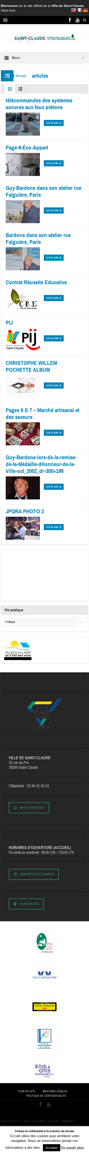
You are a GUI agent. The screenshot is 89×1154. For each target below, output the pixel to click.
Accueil (21, 75)
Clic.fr (68, 1121)
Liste (20, 90)
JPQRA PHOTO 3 (25, 511)
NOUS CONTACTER (32, 808)
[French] (79, 10)
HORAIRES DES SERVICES (37, 874)
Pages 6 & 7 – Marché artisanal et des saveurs (42, 414)
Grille (9, 90)
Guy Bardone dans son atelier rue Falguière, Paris (43, 191)
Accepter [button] (52, 1147)
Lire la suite (52, 123)
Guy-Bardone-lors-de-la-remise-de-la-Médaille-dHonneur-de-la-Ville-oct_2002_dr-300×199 (41, 464)
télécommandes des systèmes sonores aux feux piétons (39, 104)
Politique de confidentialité (46, 1096)
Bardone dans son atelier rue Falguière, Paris (38, 238)
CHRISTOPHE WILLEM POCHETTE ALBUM (31, 366)
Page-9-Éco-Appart (27, 147)
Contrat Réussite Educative (36, 282)
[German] (85, 10)
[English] (73, 10)
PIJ (9, 322)
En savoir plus (72, 1147)
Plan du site (26, 1091)
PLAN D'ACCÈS (29, 904)
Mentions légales (55, 1091)
